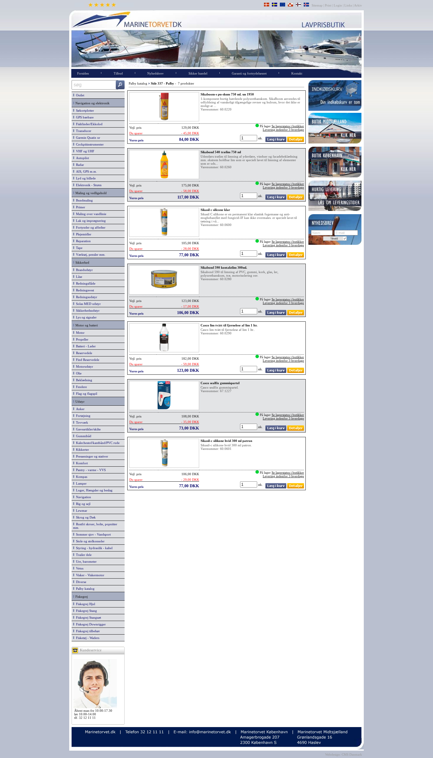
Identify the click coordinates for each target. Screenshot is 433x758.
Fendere (80, 387)
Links (348, 5)
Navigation (82, 497)
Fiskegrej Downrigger (90, 624)
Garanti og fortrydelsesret (249, 73)
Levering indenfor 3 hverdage (283, 129)
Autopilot (81, 158)
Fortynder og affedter (89, 227)
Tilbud (118, 73)
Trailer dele (83, 554)
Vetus (78, 568)
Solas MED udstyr (87, 303)
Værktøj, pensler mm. (89, 254)
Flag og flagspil (85, 393)
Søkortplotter (84, 110)
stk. (261, 138)
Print (328, 5)
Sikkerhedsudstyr (87, 310)
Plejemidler (82, 234)
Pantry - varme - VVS (90, 470)
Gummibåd (82, 436)
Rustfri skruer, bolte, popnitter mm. (95, 525)
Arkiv (358, 5)
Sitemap (317, 5)
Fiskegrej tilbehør (87, 631)
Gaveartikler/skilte (87, 429)
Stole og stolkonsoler (89, 541)
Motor (79, 332)
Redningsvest (84, 290)
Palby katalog (84, 588)
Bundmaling (83, 200)
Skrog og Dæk (85, 517)
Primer (79, 207)
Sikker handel (198, 73)
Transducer (82, 131)
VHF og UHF (84, 151)
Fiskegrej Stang (85, 610)
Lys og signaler (85, 317)
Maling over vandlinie (90, 214)
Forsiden (83, 73)
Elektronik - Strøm (88, 185)
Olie (78, 373)
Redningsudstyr (85, 297)
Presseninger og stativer (91, 456)
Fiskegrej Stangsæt (87, 617)
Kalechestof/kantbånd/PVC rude (97, 443)
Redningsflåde (84, 283)
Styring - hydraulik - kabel (93, 548)
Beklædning (83, 380)
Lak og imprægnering (90, 220)
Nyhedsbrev (155, 73)
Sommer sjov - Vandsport (92, 534)
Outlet (79, 95)
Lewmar (80, 510)
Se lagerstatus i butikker (288, 126)
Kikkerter (81, 449)
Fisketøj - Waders (86, 638)
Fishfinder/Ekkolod (88, 124)
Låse (78, 276)
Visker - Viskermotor (89, 575)
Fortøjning (82, 415)
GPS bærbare (84, 117)
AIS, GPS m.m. (85, 171)
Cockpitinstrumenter (89, 144)
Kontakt (296, 73)
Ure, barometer (85, 561)
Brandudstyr (83, 270)
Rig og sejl (82, 504)
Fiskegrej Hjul (84, 604)
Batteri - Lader (85, 346)
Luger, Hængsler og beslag (93, 490)
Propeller (81, 339)
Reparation (82, 241)
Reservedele (83, 353)
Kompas (80, 476)
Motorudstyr (83, 366)
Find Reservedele (86, 359)
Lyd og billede (85, 178)
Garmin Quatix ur (87, 137)
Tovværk (81, 422)
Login (338, 5)
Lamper (80, 483)
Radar (79, 164)
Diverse (80, 582)
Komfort (81, 463)
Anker (79, 409)
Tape (78, 248)
